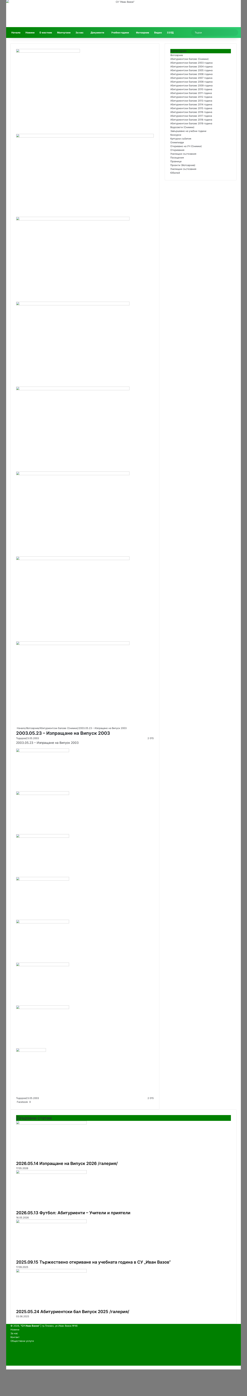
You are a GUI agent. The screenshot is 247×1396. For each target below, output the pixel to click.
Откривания (177, 150)
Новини (30, 32)
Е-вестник (46, 32)
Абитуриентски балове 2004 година (191, 66)
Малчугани (64, 32)
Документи (97, 32)
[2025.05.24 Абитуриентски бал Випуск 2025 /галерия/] (51, 1271)
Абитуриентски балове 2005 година (191, 70)
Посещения (177, 157)
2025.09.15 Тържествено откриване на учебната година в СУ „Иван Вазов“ (93, 1262)
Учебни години (120, 32)
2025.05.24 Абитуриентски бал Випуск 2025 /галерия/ (72, 1311)
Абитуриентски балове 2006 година (191, 74)
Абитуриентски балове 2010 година (191, 89)
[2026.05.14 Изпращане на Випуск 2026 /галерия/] (51, 1123)
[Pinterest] (33, 1101)
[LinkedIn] (31, 1101)
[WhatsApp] (37, 1101)
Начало (15, 32)
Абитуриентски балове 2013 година (191, 100)
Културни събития (180, 138)
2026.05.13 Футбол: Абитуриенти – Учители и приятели (73, 1212)
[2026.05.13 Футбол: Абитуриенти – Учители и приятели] (51, 1172)
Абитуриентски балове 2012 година (191, 96)
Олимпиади (177, 142)
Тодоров (21, 738)
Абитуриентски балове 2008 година (191, 81)
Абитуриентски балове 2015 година (191, 108)
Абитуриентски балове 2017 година (191, 115)
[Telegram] (38, 1101)
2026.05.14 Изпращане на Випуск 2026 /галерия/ (67, 1163)
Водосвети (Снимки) (182, 127)
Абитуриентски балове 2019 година (191, 123)
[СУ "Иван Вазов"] (123, 13)
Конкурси (175, 134)
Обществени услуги (22, 1340)
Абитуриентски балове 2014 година (191, 104)
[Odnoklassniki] (35, 1101)
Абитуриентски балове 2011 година (191, 93)
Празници (176, 161)
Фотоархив (142, 32)
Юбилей (175, 172)
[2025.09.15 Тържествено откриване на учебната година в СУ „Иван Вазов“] (51, 1222)
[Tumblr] (32, 1101)
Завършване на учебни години (188, 131)
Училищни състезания (183, 153)
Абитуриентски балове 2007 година (191, 77)
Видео (158, 32)
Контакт (15, 1337)
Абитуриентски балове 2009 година (191, 85)
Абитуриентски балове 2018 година (191, 119)
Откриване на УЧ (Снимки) (186, 146)
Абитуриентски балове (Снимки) (59, 728)
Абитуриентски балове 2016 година (191, 112)
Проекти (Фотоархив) (182, 165)
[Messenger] (36, 1101)
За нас (80, 32)
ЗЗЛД (170, 32)
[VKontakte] (34, 1101)
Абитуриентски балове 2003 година (191, 62)
